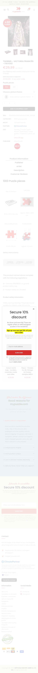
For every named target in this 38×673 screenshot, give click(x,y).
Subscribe (19, 353)
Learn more (17, 362)
